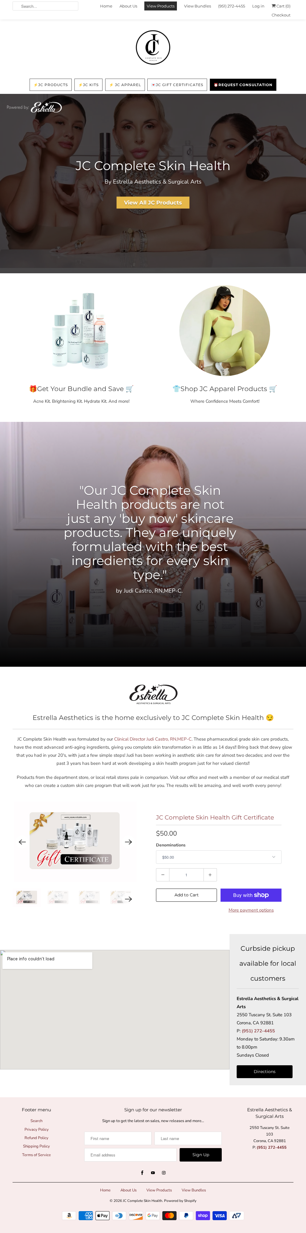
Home (106, 6)
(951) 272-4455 (231, 6)
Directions (265, 1071)
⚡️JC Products (50, 85)
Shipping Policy (36, 1146)
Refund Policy (36, 1138)
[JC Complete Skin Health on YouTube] (153, 1173)
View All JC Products (153, 202)
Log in (258, 6)
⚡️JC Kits (88, 85)
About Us (128, 6)
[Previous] (22, 841)
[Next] (128, 841)
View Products (161, 6)
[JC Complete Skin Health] (153, 47)
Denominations (171, 845)
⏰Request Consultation (243, 85)
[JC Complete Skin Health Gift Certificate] (75, 842)
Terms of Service (36, 1155)
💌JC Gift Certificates (177, 85)
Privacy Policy (37, 1129)
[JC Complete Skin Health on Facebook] (142, 1173)
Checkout (281, 15)
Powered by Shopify (180, 1200)
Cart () (283, 6)
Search (36, 1121)
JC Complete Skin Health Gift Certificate (215, 817)
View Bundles (197, 6)
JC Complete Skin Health (142, 1200)
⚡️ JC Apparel (125, 85)
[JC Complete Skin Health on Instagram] (164, 1173)
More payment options (251, 910)
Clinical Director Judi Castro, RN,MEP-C (153, 739)
